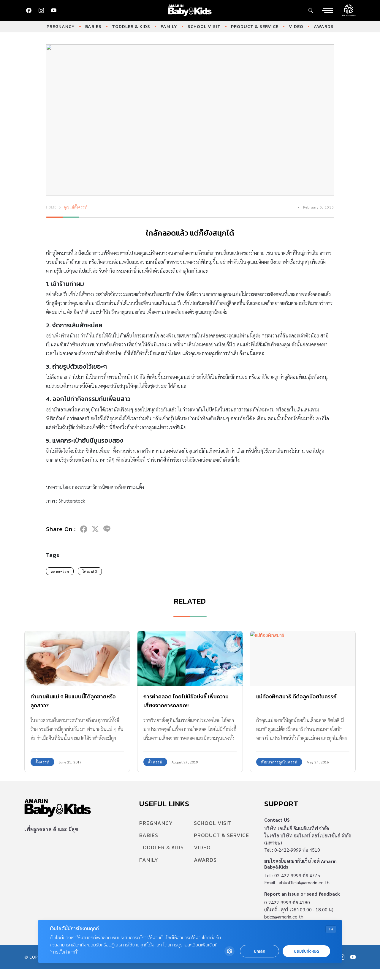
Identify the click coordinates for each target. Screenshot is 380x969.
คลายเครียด (60, 571)
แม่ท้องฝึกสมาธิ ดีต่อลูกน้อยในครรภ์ (296, 696)
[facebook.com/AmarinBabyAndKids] (28, 10)
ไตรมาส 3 (90, 571)
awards (324, 26)
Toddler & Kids (131, 26)
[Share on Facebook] (83, 529)
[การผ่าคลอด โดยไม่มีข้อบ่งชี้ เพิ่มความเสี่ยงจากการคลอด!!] (190, 658)
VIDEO (296, 26)
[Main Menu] (327, 10)
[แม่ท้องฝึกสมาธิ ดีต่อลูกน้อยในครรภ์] (302, 658)
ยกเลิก (259, 951)
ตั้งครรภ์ (42, 762)
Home (51, 207)
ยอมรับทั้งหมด (306, 951)
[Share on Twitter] (95, 529)
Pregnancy (61, 26)
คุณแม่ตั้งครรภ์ (76, 207)
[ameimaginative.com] (349, 9)
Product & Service (254, 26)
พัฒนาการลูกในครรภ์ (279, 762)
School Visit (204, 26)
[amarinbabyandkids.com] (190, 10)
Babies (93, 26)
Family (169, 26)
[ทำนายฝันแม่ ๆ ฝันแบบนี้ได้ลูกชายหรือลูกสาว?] (77, 658)
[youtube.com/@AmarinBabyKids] (53, 10)
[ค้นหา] (310, 10)
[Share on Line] (106, 529)
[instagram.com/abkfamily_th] (41, 10)
